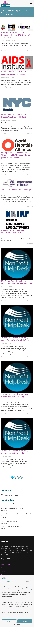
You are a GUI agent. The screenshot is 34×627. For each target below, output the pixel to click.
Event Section (4, 40)
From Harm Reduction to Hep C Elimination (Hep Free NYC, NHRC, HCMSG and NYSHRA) (17, 35)
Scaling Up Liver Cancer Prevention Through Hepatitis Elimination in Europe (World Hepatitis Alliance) (16, 155)
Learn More (17, 624)
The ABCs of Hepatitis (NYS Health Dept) (16, 190)
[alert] (17, 495)
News (2, 568)
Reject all (9, 621)
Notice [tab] (8, 581)
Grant (2, 287)
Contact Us (4, 571)
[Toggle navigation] (31, 3)
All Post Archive (5, 564)
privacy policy (28, 589)
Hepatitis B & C (12, 40)
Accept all (24, 621)
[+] (17, 26)
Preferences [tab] (25, 581)
